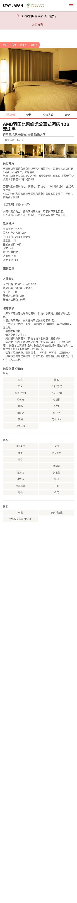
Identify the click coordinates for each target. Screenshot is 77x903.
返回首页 (37, 24)
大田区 (23, 44)
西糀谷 (34, 44)
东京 (14, 44)
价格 (28, 114)
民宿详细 (10, 114)
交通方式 (48, 114)
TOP (5, 44)
